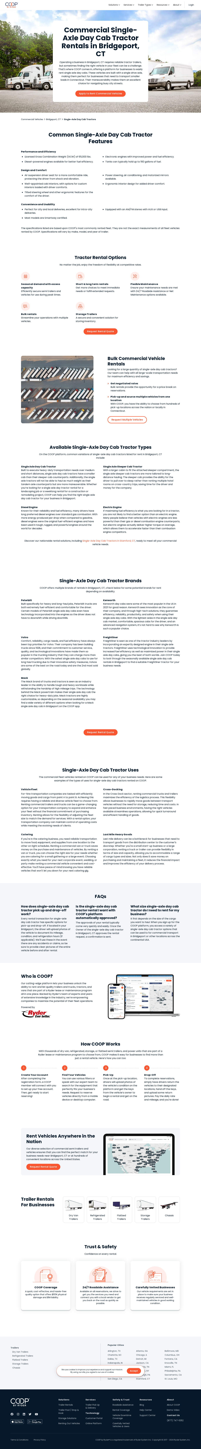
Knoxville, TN (171, 1362)
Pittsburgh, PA (143, 1374)
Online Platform (93, 1423)
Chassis (16, 1367)
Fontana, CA (171, 1358)
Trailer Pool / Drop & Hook (68, 1411)
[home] (11, 5)
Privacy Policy (40, 1440)
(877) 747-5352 (175, 1420)
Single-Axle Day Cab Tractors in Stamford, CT (108, 541)
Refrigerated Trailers (22, 1355)
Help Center (146, 1410)
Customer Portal (93, 1418)
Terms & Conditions (19, 1440)
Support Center (148, 1415)
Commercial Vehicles (32, 119)
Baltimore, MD (172, 1351)
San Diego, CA (115, 1378)
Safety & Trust (121, 1399)
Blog (142, 1404)
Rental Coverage (121, 1410)
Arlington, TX (114, 1351)
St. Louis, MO (171, 1378)
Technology (92, 1413)
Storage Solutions (67, 1418)
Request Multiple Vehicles (127, 419)
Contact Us (173, 1415)
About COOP (173, 1404)
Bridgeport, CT (53, 119)
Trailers (15, 1347)
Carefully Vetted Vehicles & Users (121, 1425)
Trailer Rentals (65, 1404)
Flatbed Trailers (20, 1359)
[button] (114, 5)
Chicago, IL (141, 1354)
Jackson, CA (142, 1362)
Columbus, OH (172, 1354)
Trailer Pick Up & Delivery (92, 1406)
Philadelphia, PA (172, 1370)
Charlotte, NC (115, 1354)
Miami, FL (169, 1366)
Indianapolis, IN (115, 1362)
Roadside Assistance (123, 1404)
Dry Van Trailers (20, 1351)
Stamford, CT (143, 1378)
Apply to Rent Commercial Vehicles (100, 93)
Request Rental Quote (100, 331)
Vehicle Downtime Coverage (122, 1417)
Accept (134, 1370)
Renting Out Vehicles (69, 1423)
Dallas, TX (112, 1358)
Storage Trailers (20, 1363)
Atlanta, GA (142, 1351)
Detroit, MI (141, 1358)
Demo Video (173, 1410)
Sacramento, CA (173, 1374)
